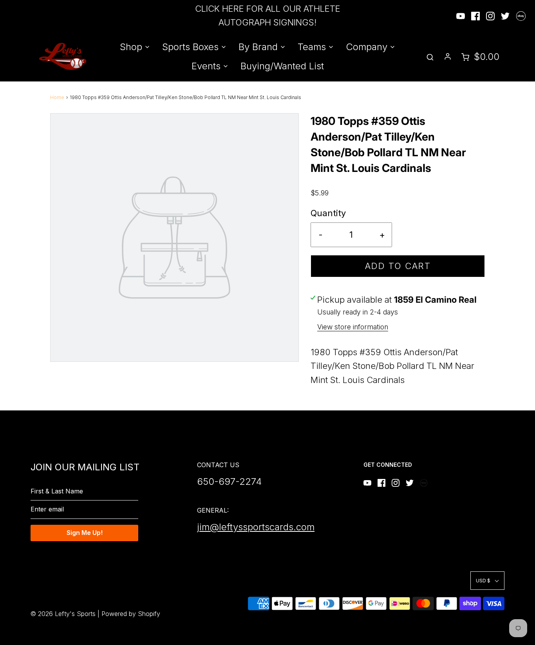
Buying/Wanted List (282, 66)
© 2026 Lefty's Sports (63, 614)
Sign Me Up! (85, 533)
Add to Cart (398, 266)
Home (57, 97)
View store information (352, 327)
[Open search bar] (430, 57)
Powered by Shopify (130, 614)
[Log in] (447, 56)
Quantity (328, 213)
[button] (487, 580)
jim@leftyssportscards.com (255, 527)
